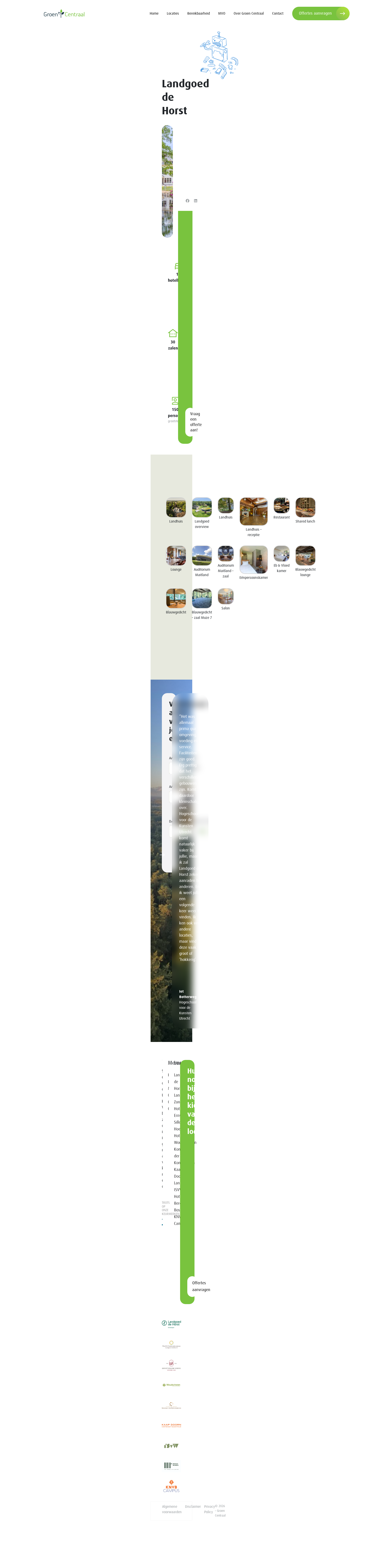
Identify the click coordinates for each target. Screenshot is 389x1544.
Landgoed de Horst (174, 1082)
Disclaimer (193, 1506)
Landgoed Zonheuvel (174, 1098)
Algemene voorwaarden (172, 1509)
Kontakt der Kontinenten (174, 1156)
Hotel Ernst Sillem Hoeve (174, 1119)
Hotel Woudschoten (174, 1139)
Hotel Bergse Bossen (174, 1203)
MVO (221, 13)
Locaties (173, 13)
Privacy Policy (209, 1509)
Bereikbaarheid (198, 13)
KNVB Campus (174, 1220)
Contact (277, 13)
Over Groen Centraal (249, 13)
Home (154, 13)
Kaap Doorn (174, 1173)
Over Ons (168, 1098)
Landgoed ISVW (174, 1186)
